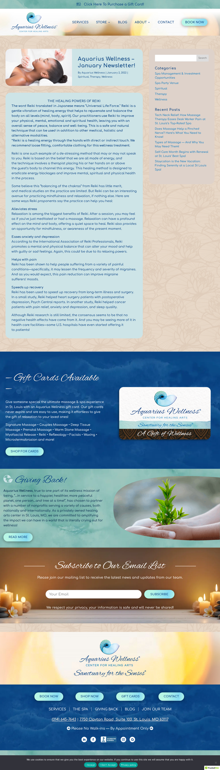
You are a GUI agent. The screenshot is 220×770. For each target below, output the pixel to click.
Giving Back (106, 709)
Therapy (95, 77)
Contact (166, 22)
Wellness (107, 77)
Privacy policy (128, 764)
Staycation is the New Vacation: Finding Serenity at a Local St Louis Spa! (180, 165)
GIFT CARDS (130, 696)
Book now (49, 696)
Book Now (194, 22)
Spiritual (83, 77)
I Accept (90, 764)
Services (80, 22)
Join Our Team (157, 709)
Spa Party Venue (167, 83)
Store (101, 22)
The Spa (80, 709)
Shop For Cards (24, 451)
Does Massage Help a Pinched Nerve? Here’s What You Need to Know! (178, 133)
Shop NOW (89, 696)
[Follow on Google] (132, 739)
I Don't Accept (108, 764)
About (141, 22)
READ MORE (18, 537)
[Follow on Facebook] (93, 739)
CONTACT (171, 696)
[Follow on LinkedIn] (84, 739)
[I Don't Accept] (215, 762)
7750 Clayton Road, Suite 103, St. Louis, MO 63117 (124, 719)
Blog (122, 22)
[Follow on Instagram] (123, 739)
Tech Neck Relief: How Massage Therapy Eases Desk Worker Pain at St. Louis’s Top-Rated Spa (180, 119)
